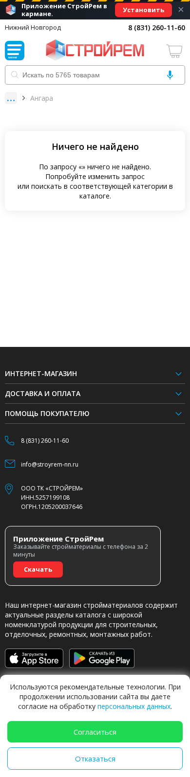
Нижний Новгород (33, 27)
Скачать (38, 569)
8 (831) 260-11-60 (156, 27)
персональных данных (134, 706)
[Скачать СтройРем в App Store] (34, 658)
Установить (143, 9)
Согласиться (95, 732)
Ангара (41, 98)
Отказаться (95, 758)
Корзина (175, 51)
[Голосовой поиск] (170, 75)
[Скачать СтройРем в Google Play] (102, 658)
